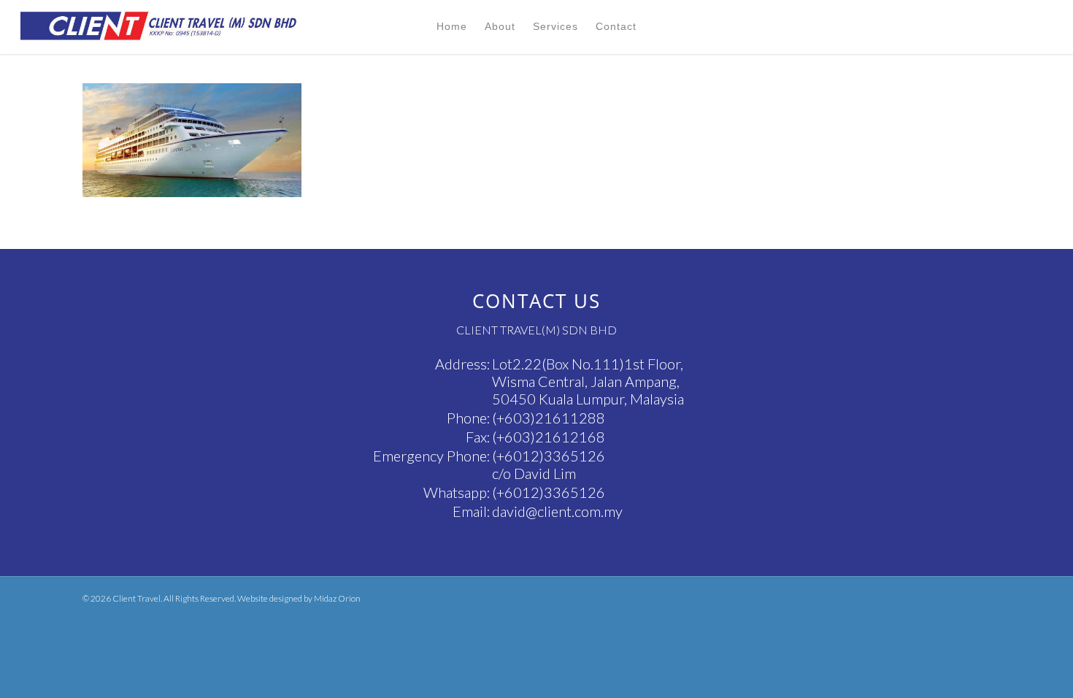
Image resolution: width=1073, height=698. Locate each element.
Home (451, 26)
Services (555, 26)
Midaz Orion (337, 598)
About (500, 26)
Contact (616, 26)
